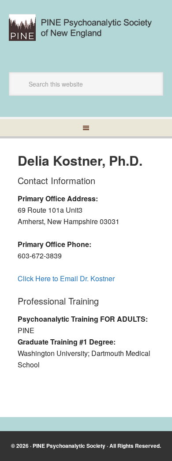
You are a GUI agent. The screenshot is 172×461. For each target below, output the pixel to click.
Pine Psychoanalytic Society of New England (86, 31)
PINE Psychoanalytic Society (69, 446)
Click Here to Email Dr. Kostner (66, 278)
